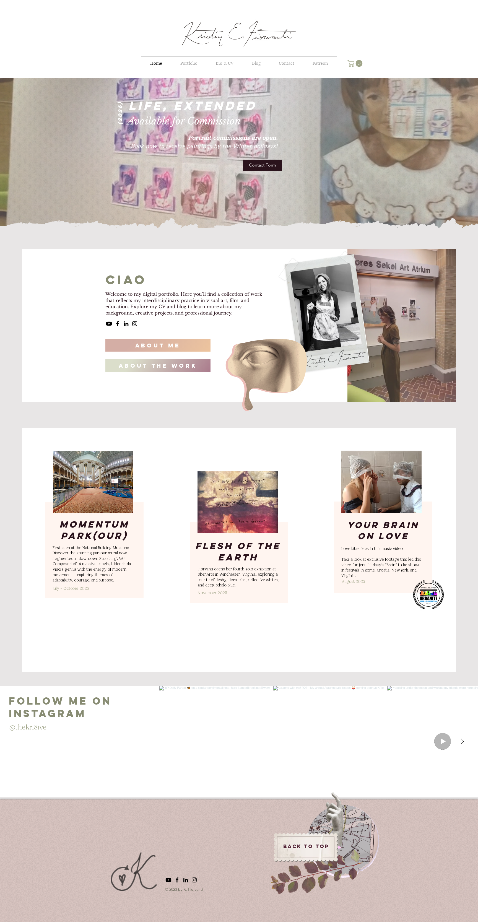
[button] (355, 63)
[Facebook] (117, 323)
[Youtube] (109, 323)
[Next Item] (462, 741)
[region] (94, 532)
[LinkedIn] (126, 323)
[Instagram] (134, 323)
